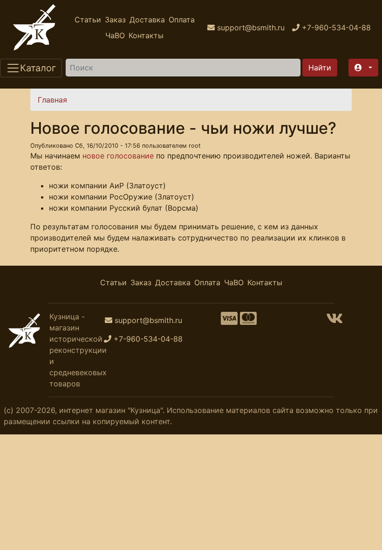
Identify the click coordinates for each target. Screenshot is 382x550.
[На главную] (34, 27)
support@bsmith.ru (148, 320)
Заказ (115, 19)
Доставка (147, 19)
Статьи (88, 19)
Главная (52, 99)
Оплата (182, 19)
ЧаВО (115, 35)
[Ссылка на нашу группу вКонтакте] (334, 321)
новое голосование (118, 155)
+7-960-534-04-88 (148, 339)
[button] (363, 67)
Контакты (146, 35)
